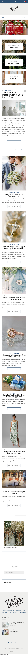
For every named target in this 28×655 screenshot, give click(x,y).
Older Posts (20, 514)
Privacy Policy (7, 582)
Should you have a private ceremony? (14, 27)
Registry (14, 393)
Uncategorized (14, 23)
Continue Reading (14, 32)
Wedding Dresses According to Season (14, 492)
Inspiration (8, 22)
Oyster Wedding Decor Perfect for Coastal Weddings (14, 298)
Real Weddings (18, 22)
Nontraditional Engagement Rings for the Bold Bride (14, 356)
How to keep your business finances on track (14, 195)
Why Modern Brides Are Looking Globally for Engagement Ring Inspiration (14, 248)
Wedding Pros (14, 192)
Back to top (14, 651)
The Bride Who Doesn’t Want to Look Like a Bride (12, 94)
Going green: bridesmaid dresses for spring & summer (14, 452)
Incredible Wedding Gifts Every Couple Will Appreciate (14, 396)
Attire (9, 489)
